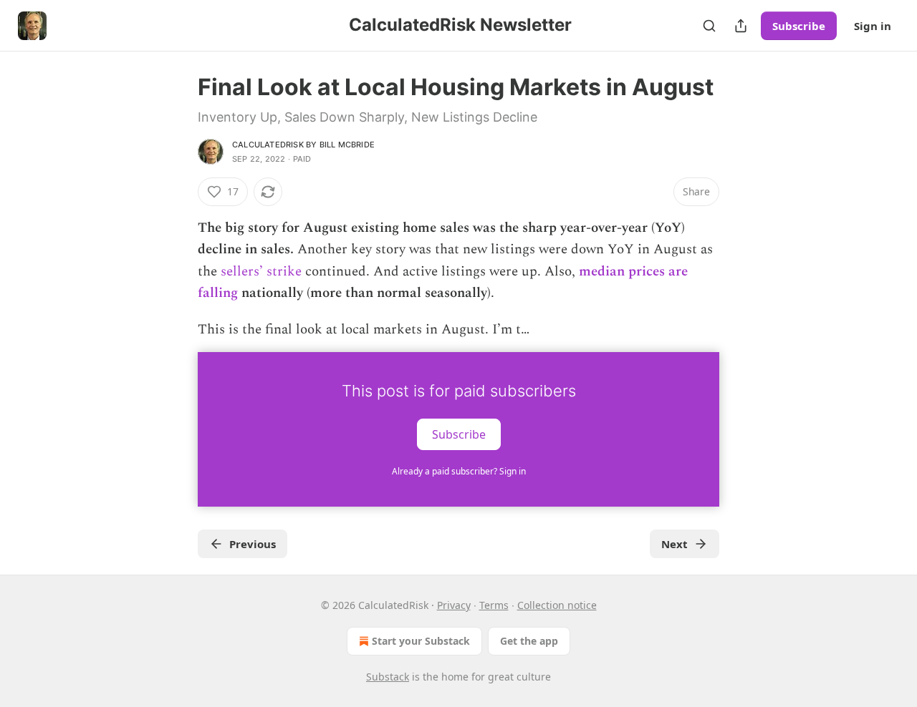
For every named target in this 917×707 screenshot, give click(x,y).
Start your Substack (421, 641)
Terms (494, 605)
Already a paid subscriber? (459, 471)
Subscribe (798, 26)
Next (674, 544)
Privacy (454, 605)
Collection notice (557, 605)
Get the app (529, 641)
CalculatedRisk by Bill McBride (303, 145)
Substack (387, 676)
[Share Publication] (740, 25)
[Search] (709, 25)
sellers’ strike (261, 271)
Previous (252, 544)
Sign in (872, 26)
